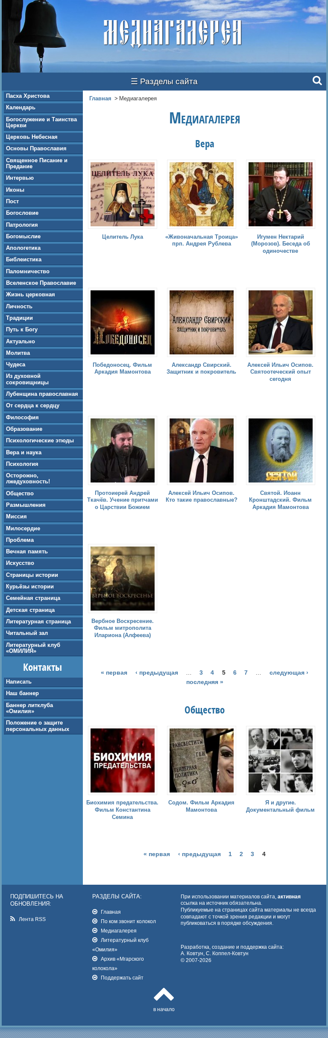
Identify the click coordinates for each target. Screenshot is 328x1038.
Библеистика (23, 259)
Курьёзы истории (30, 586)
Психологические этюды (40, 440)
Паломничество (28, 271)
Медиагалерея (119, 930)
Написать (19, 681)
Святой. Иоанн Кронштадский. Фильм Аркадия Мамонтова (280, 500)
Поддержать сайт (122, 977)
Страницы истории (32, 575)
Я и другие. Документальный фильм (280, 806)
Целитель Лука (122, 237)
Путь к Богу (22, 329)
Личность (19, 306)
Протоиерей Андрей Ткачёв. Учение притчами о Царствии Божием (122, 500)
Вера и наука (23, 452)
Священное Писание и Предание (36, 163)
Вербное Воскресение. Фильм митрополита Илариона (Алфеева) (122, 628)
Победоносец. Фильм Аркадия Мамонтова (122, 368)
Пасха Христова (28, 96)
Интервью (20, 178)
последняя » (204, 682)
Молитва (18, 353)
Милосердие (23, 528)
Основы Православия (36, 148)
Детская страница (30, 610)
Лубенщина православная (42, 394)
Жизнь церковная (30, 294)
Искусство (20, 563)
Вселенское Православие (41, 283)
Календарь (20, 107)
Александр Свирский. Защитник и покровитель (201, 368)
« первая (114, 672)
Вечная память (27, 551)
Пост (12, 201)
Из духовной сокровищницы (27, 379)
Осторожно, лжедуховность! (28, 478)
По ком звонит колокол (128, 921)
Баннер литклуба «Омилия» (29, 708)
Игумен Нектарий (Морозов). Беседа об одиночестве (280, 244)
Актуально (20, 341)
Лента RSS (32, 919)
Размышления (26, 505)
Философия (22, 417)
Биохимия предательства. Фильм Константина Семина (122, 809)
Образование (24, 429)
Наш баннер (22, 693)
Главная (100, 98)
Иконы (15, 190)
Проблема (20, 540)
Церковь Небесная (32, 137)
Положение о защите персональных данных (37, 725)
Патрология (22, 225)
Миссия (16, 516)
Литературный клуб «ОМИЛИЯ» (33, 648)
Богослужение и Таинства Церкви (41, 122)
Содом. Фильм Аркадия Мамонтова (201, 806)
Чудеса (15, 364)
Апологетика (23, 248)
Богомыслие (23, 236)
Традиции (19, 318)
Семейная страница (33, 598)
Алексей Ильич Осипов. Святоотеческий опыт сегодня (280, 372)
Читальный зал (27, 633)
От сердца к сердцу (32, 405)
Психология (22, 464)
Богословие (22, 213)
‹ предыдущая (156, 672)
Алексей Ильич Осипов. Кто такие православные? (201, 496)
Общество (20, 493)
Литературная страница (38, 621)
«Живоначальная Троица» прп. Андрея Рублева (201, 240)
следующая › (288, 672)
